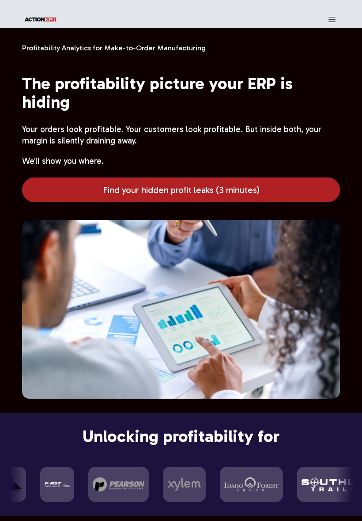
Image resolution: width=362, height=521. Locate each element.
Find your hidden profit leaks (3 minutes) (181, 190)
